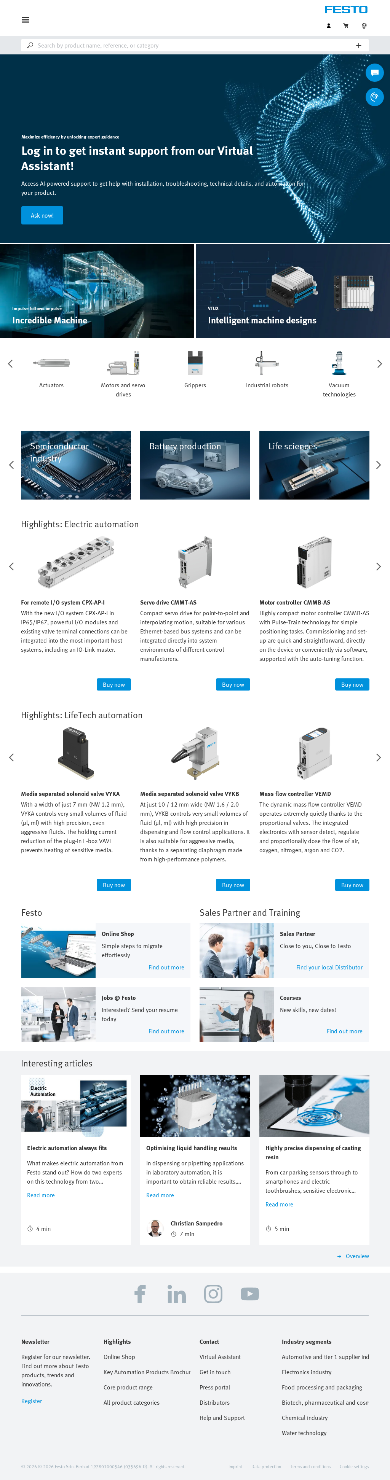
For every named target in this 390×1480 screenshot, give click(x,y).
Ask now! (42, 215)
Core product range (128, 1387)
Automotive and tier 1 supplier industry (325, 1356)
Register (31, 1400)
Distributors (215, 1402)
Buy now (114, 684)
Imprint (235, 1466)
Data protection (266, 1466)
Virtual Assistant (220, 1356)
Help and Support (222, 1417)
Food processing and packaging (322, 1387)
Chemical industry (305, 1417)
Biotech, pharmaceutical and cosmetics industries (325, 1402)
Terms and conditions (310, 1466)
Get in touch (215, 1372)
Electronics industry (306, 1372)
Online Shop (119, 1356)
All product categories (132, 1402)
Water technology (304, 1432)
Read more (41, 1195)
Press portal (215, 1387)
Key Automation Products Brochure (147, 1372)
